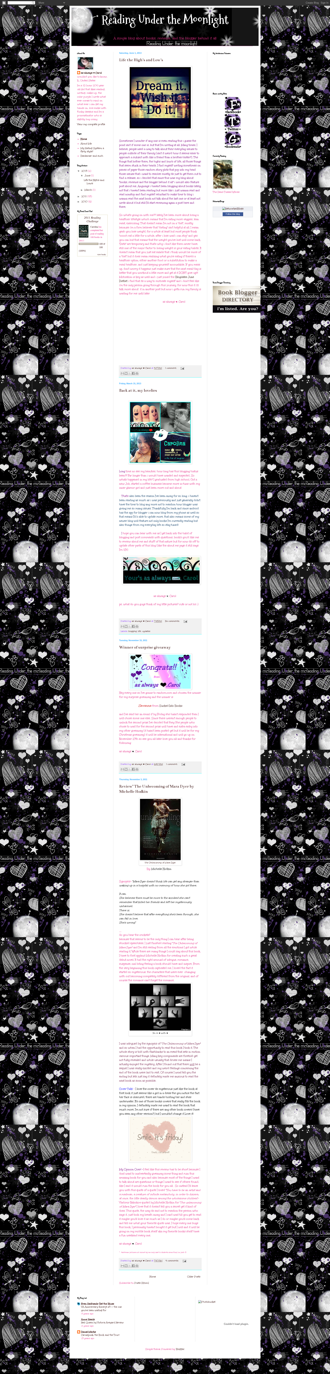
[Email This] (122, 373)
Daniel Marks (88, 1331)
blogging (132, 631)
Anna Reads (88, 1319)
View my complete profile (91, 124)
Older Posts (193, 1276)
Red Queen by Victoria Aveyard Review (102, 1322)
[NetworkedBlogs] (232, 208)
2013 (84, 171)
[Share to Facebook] (133, 373)
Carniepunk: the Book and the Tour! (100, 1335)
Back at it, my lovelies (138, 390)
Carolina (94, 226)
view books (101, 254)
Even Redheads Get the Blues (97, 1303)
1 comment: (171, 368)
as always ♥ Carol (91, 72)
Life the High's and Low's (141, 60)
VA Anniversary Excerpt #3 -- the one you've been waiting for (101, 1308)
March (89, 189)
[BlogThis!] (126, 373)
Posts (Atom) (141, 1282)
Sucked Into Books (170, 706)
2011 (84, 196)
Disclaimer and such (92, 155)
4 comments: (172, 1260)
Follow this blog (233, 214)
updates (146, 631)
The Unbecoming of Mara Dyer (160, 862)
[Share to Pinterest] (137, 373)
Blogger (180, 1349)
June (88, 175)
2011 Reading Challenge (92, 219)
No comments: (172, 621)
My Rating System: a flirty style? (92, 150)
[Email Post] (182, 368)
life (139, 631)
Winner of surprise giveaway (145, 647)
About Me (86, 143)
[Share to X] (130, 373)
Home (153, 1276)
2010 (84, 201)
